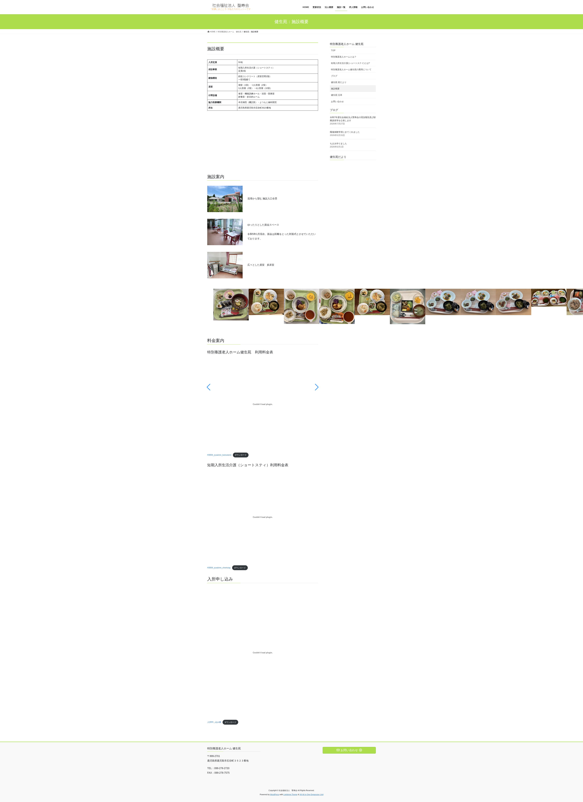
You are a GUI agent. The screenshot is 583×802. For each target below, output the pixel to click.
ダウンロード (241, 455)
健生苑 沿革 (336, 95)
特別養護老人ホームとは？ (343, 57)
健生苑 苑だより (338, 82)
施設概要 (335, 88)
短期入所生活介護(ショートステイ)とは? (350, 63)
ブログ (334, 76)
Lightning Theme (290, 795)
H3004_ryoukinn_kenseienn (219, 455)
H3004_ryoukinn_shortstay (219, 568)
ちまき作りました (338, 143)
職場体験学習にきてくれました (345, 132)
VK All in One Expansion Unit (311, 795)
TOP (333, 50)
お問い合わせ (337, 101)
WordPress (274, 795)
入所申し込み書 (214, 722)
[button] (208, 387)
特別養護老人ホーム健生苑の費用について (351, 69)
